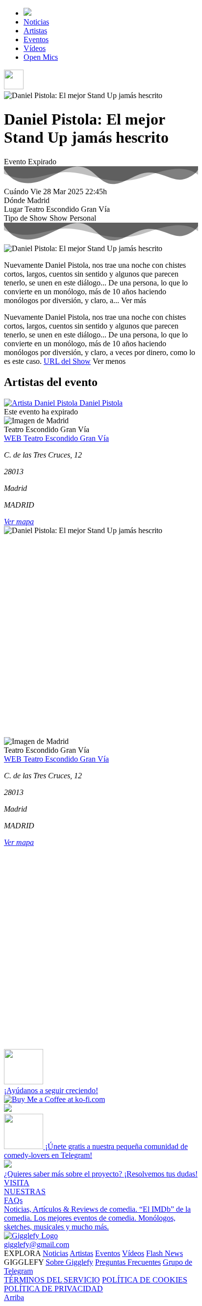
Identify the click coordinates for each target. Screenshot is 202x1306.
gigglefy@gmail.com (36, 1244)
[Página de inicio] (27, 13)
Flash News (164, 1253)
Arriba (14, 1297)
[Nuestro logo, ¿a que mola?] (31, 1235)
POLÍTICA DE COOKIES (144, 1280)
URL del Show (67, 361)
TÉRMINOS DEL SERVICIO (52, 1280)
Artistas (35, 30)
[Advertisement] (101, 636)
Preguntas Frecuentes (128, 1262)
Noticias (36, 22)
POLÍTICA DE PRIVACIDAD (53, 1288)
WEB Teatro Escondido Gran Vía (56, 438)
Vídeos (35, 48)
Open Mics (41, 57)
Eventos (36, 39)
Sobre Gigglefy (69, 1262)
